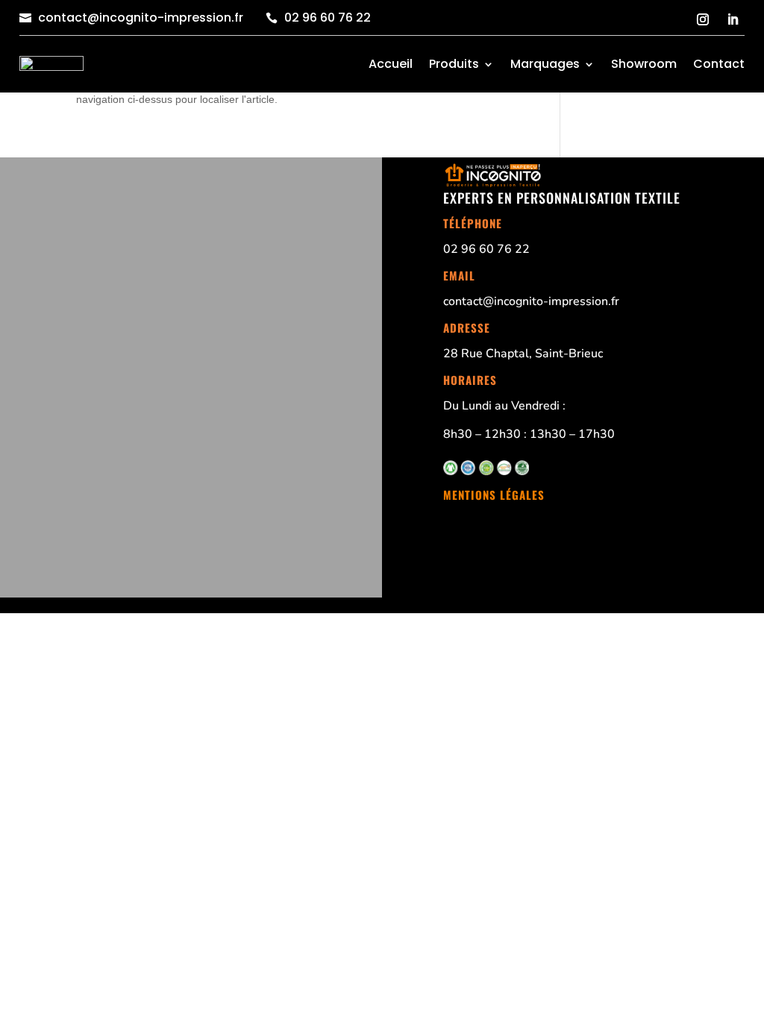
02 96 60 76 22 (327, 17)
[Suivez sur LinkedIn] (733, 19)
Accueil (391, 63)
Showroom (644, 63)
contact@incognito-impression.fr (140, 17)
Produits (454, 63)
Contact (719, 63)
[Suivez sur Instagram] (703, 19)
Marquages (545, 63)
